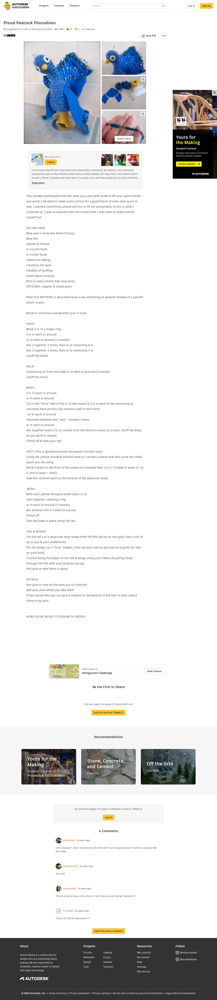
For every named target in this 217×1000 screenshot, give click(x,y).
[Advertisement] (195, 134)
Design (87, 962)
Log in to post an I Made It (108, 712)
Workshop (88, 957)
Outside (107, 962)
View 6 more (124, 138)
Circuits (87, 952)
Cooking (107, 952)
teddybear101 (70, 866)
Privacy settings (101, 993)
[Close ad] (214, 93)
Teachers (75, 5)
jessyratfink (69, 888)
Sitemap (141, 966)
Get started (143, 957)
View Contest (154, 671)
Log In (191, 6)
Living (106, 957)
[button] (164, 36)
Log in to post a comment (108, 931)
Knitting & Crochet (41, 29)
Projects (44, 5)
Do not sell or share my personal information (138, 993)
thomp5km (69, 840)
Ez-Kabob (68, 910)
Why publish (144, 952)
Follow (51, 162)
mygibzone (13, 29)
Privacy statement (80, 993)
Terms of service (58, 993)
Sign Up (206, 6)
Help (139, 962)
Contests (59, 5)
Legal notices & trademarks (180, 993)
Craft (25, 29)
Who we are (143, 971)
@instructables (188, 952)
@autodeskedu (188, 959)
